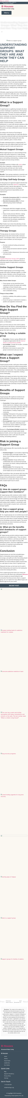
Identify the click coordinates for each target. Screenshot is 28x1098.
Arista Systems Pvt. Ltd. (17, 1095)
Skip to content (4, 1)
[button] (6, 13)
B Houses (7, 6)
